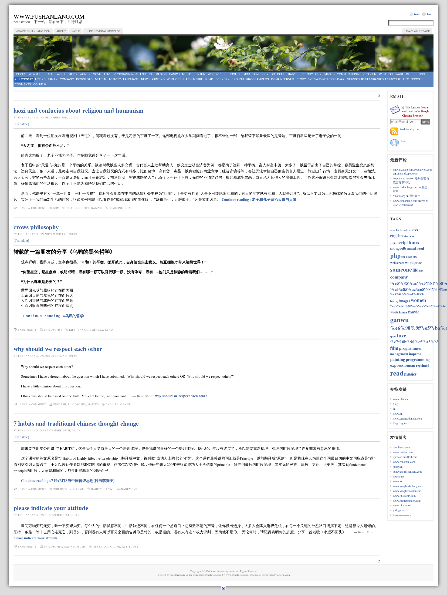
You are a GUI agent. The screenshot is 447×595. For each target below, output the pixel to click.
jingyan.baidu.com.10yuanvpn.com (412, 169)
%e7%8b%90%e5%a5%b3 (414, 342)
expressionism (402, 365)
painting (158, 79)
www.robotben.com (404, 462)
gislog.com (399, 510)
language (131, 79)
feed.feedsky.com (409, 129)
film (394, 347)
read (209, 79)
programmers (257, 79)
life (72, 329)
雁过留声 (414, 196)
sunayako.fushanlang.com (407, 471)
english (238, 79)
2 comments (27, 329)
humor (244, 74)
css (415, 229)
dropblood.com (401, 447)
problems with (374, 74)
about (61, 31)
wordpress (217, 74)
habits (96, 489)
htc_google (413, 79)
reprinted (422, 365)
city (318, 74)
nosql (420, 248)
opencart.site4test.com (405, 457)
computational (348, 74)
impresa (96, 329)
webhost (174, 79)
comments (23, 84)
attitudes (130, 546)
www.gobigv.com (403, 452)
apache (394, 230)
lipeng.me (398, 476)
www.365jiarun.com (404, 496)
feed (429, 14)
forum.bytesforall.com (278, 574)
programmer (410, 348)
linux (414, 242)
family (53, 79)
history (307, 74)
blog (395, 404)
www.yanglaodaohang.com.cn (409, 486)
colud (38, 84)
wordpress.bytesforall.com (207, 574)
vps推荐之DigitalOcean (410, 202)
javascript (399, 242)
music (186, 74)
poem (409, 257)
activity (114, 79)
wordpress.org (178, 574)
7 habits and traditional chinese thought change (76, 423)
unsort (21, 74)
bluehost (406, 230)
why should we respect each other (58, 348)
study (72, 74)
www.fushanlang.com (49, 16)
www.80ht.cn (400, 399)
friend (40, 79)
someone (116, 208)
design (161, 74)
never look (102, 546)
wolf (76, 31)
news (145, 79)
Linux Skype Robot (407, 173)
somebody (260, 74)
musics (410, 374)
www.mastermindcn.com (406, 500)
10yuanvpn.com (402, 178)
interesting (415, 74)
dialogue (278, 74)
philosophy (24, 79)
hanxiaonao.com (402, 515)
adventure (194, 79)
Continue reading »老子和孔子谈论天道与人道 (259, 199)
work (61, 74)
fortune (147, 74)
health (49, 74)
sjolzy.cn (398, 466)
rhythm (199, 74)
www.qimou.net (402, 505)
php (395, 255)
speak (393, 336)
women (85, 74)
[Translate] (21, 123)
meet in (100, 79)
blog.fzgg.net (400, 423)
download (84, 79)
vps (415, 256)
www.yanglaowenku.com (407, 491)
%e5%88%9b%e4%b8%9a (407, 294)
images (329, 74)
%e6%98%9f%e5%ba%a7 (326, 79)
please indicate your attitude (51, 507)
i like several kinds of (102, 31)
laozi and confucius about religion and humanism (78, 110)
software (396, 74)
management (126, 489)
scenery (222, 79)
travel (293, 74)
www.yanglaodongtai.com (407, 418)
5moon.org (399, 196)
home (233, 74)
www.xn (398, 413)
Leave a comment (32, 208)
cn (394, 408)
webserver (397, 262)
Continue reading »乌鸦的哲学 (53, 316)
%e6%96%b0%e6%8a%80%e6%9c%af (374, 79)
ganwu (174, 74)
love (108, 74)
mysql (411, 248)
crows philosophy (36, 226)
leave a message (417, 31)
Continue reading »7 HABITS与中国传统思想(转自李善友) (68, 480)
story (301, 79)
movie (97, 74)
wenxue (35, 74)
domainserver (282, 79)
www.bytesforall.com (237, 574)
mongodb (398, 248)
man (421, 270)
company (67, 79)
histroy (394, 301)
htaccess (408, 236)
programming (124, 74)
